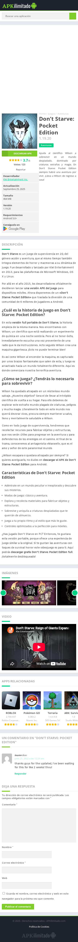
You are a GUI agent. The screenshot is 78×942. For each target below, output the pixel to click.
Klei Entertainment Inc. (15, 179)
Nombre (7, 847)
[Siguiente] (75, 592)
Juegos (51, 113)
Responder (20, 773)
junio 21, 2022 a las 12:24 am (29, 758)
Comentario (9, 804)
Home (42, 113)
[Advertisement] (39, 69)
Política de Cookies (39, 926)
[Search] (72, 16)
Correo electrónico (14, 862)
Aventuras (63, 113)
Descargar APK (23, 153)
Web (4, 878)
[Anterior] (3, 592)
